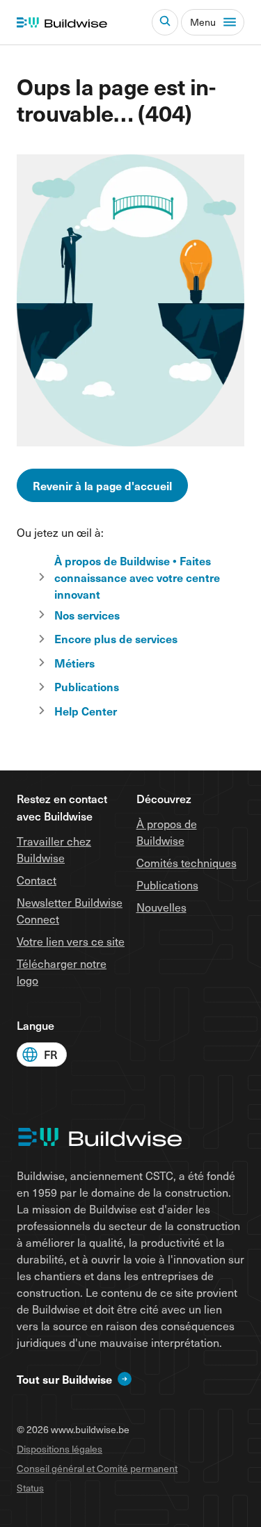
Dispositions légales (59, 1448)
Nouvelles (161, 907)
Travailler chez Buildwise (54, 849)
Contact (36, 880)
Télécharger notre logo (61, 971)
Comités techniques (186, 862)
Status (30, 1487)
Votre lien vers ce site (71, 941)
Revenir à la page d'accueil (102, 485)
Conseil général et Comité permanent (97, 1468)
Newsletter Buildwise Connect (69, 910)
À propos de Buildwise (166, 832)
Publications (167, 885)
